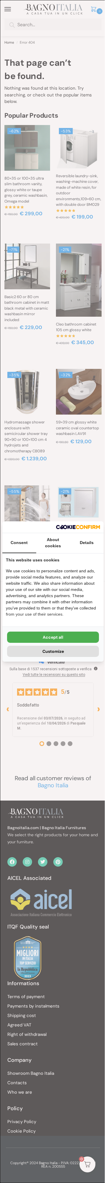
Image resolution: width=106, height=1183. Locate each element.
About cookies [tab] (53, 542)
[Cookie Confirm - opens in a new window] (78, 527)
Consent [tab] (19, 542)
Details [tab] (87, 542)
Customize (53, 651)
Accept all (53, 637)
